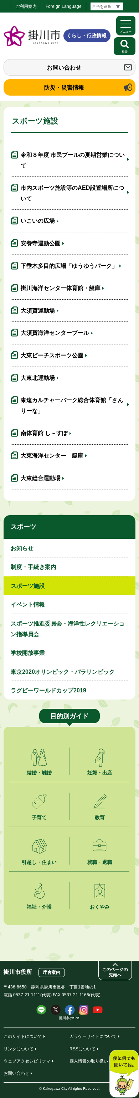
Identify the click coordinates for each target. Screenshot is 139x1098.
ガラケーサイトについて (93, 1036)
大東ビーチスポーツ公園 (52, 355)
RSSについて (83, 1048)
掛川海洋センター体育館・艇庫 (61, 288)
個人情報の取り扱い (89, 1061)
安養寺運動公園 (41, 243)
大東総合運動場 (41, 478)
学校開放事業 (28, 653)
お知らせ (22, 548)
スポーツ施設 (28, 586)
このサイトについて (23, 1036)
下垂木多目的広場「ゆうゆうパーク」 (69, 266)
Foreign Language (64, 6)
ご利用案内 (26, 6)
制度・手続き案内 (33, 567)
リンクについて (19, 1048)
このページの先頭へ (115, 972)
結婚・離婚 (39, 772)
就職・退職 (99, 862)
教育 (100, 817)
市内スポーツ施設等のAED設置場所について (72, 193)
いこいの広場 (38, 221)
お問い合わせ (64, 67)
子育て (39, 817)
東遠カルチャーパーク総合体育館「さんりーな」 (72, 405)
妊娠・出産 (99, 772)
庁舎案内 (51, 972)
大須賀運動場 (38, 311)
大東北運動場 (38, 378)
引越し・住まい (39, 862)
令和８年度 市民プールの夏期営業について (73, 160)
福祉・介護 (39, 907)
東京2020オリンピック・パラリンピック (63, 672)
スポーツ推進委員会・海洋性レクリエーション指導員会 (68, 628)
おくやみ (100, 907)
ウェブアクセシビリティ (27, 1061)
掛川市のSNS (70, 1018)
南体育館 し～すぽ (44, 433)
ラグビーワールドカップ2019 (48, 690)
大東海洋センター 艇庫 (52, 456)
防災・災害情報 (64, 87)
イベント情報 (28, 604)
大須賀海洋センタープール (55, 333)
